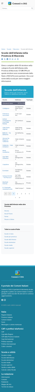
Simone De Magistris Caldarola (6, 140)
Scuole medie (8, 245)
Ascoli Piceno (8, 213)
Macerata (16, 49)
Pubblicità (4, 382)
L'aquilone (6, 164)
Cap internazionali (7, 339)
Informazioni (5, 377)
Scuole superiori (9, 248)
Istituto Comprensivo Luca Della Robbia (7, 121)
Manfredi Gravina (5, 182)
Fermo (6, 216)
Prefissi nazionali (7, 341)
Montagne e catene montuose (11, 324)
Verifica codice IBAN (8, 367)
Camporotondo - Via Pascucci (7, 176)
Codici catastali (6, 346)
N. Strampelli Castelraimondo (7, 188)
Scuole (9, 49)
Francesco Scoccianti (6, 114)
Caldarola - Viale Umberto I (8, 146)
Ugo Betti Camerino (5, 157)
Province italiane (7, 317)
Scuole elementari (9, 242)
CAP (2, 332)
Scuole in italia (8, 233)
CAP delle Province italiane (10, 337)
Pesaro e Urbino (9, 219)
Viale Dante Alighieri (6, 128)
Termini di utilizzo (7, 387)
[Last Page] (19, 197)
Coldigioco (6, 108)
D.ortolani (5, 170)
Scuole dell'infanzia (10, 239)
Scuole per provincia (10, 236)
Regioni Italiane (6, 315)
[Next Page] (15, 197)
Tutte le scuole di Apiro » (25, 103)
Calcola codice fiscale (8, 370)
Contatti (4, 379)
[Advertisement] (17, 29)
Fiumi (3, 322)
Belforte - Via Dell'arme (7, 133)
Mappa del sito (6, 384)
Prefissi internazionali (8, 344)
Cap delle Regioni (7, 334)
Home (3, 49)
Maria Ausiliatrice (6, 151)
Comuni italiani (6, 320)
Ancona (6, 210)
